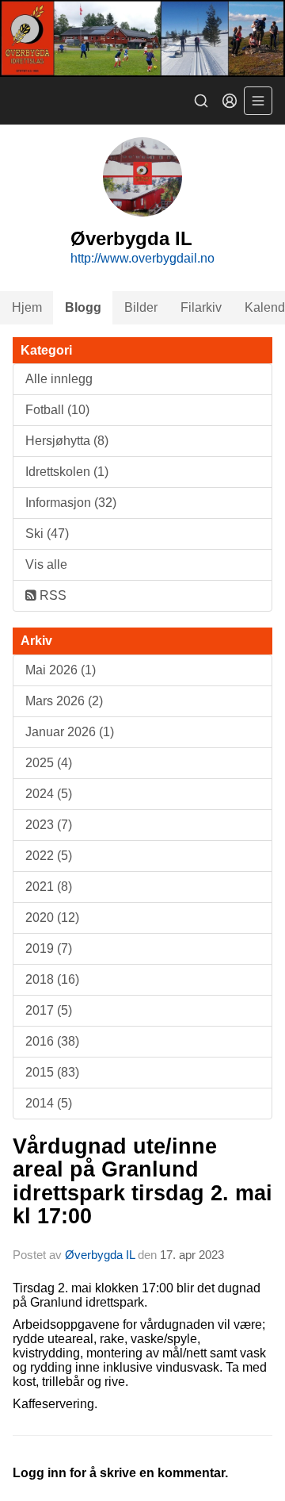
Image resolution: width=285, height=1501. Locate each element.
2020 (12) (52, 917)
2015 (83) (52, 1072)
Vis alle (46, 564)
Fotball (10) (57, 410)
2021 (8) (48, 886)
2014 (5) (48, 1103)
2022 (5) (48, 855)
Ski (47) (47, 533)
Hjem (27, 307)
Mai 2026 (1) (60, 670)
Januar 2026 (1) (69, 732)
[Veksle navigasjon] (258, 100)
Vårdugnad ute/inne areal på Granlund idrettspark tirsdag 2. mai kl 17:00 (142, 1181)
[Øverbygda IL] (142, 38)
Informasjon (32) (70, 502)
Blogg (83, 307)
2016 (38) (52, 1041)
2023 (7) (48, 824)
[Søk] (201, 100)
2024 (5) (48, 793)
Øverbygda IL (100, 1254)
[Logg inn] (229, 100)
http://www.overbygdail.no (142, 258)
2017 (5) (48, 1010)
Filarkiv (201, 307)
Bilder (141, 307)
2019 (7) (48, 948)
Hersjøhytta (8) (66, 440)
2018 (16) (52, 979)
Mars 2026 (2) (64, 701)
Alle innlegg (59, 379)
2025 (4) (48, 763)
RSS (51, 595)
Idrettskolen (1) (66, 471)
